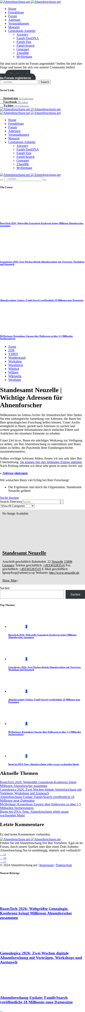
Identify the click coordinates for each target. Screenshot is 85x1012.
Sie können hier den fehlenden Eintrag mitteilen (51, 462)
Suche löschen (9, 497)
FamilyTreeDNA (28, 38)
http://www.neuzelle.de (64, 572)
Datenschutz (64, 865)
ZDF (11, 350)
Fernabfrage (16, 12)
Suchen (5, 588)
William (13, 372)
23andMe (23, 53)
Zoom (12, 346)
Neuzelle (57, 561)
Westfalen (14, 379)
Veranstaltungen (18, 23)
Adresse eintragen (15, 473)
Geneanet (23, 49)
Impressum (46, 865)
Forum (12, 16)
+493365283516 (54, 565)
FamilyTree (24, 42)
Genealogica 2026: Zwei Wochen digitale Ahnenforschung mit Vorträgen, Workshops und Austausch (40, 791)
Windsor (13, 368)
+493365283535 (30, 569)
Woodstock (15, 365)
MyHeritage (24, 56)
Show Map (9, 580)
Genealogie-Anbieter (21, 31)
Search (45, 82)
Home (12, 8)
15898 (68, 561)
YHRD (13, 354)
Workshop (15, 361)
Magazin (14, 27)
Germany (8, 565)
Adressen (14, 20)
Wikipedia (14, 376)
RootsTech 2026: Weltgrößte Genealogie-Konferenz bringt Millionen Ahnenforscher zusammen (38, 784)
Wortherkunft (17, 357)
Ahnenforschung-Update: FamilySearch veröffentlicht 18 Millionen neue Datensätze (42, 300)
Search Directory (11, 501)
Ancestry (22, 34)
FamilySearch (25, 45)
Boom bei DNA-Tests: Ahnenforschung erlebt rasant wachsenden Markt (43, 764)
